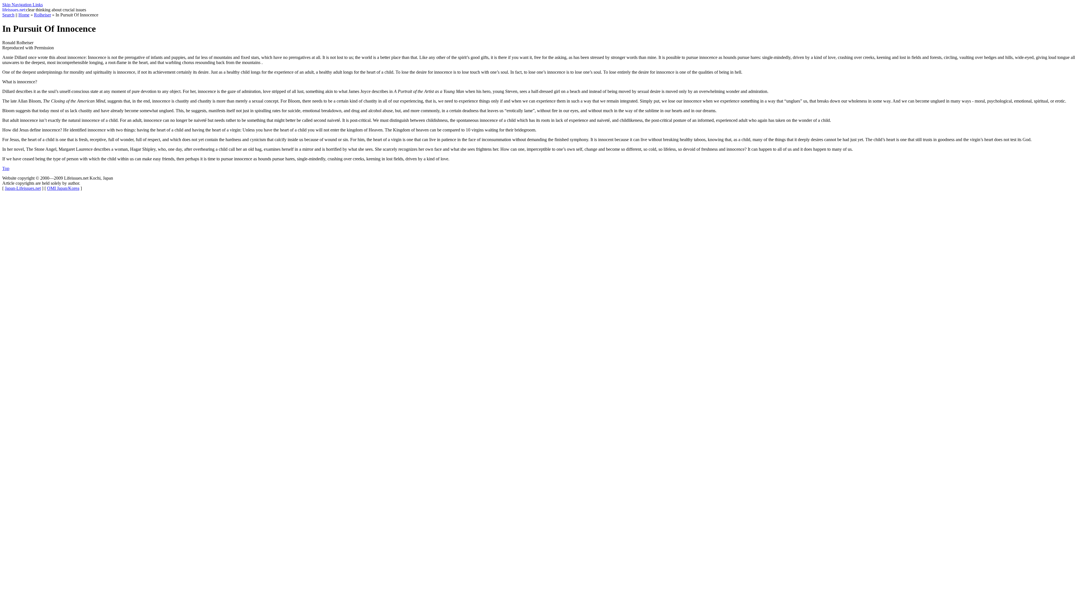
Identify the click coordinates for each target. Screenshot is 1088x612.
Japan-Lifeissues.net (23, 188)
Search (8, 14)
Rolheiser (42, 14)
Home (23, 14)
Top (5, 168)
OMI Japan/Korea (63, 188)
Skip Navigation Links (22, 4)
